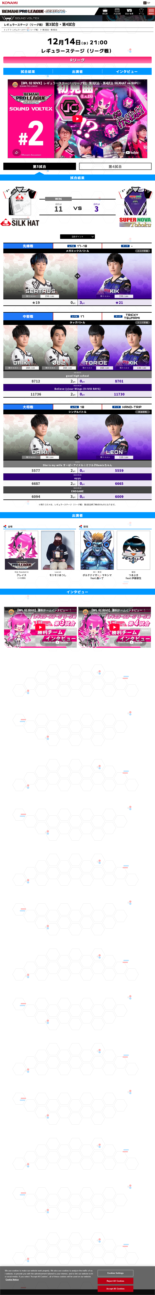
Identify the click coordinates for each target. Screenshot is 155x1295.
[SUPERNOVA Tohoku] (135, 207)
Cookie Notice (12, 1279)
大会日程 (117, 13)
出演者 (77, 71)
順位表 (105, 13)
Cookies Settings (115, 1273)
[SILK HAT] (19, 207)
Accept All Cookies (115, 1289)
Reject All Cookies (115, 1281)
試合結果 (28, 71)
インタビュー (127, 71)
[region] (77, 1280)
